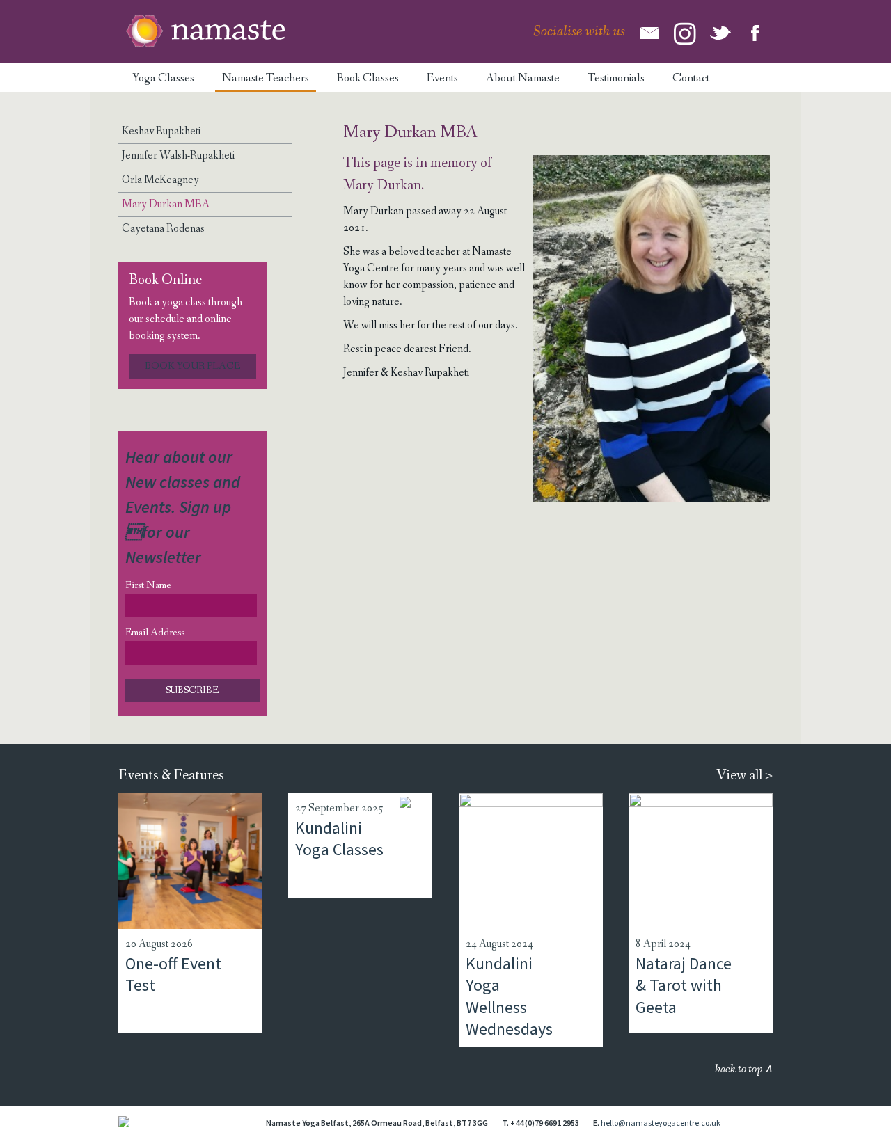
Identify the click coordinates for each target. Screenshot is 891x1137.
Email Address (154, 632)
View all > (744, 775)
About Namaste (523, 78)
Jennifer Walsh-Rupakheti (178, 155)
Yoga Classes (163, 78)
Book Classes (368, 78)
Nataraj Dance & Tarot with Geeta (684, 985)
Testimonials (616, 78)
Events (442, 78)
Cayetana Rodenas (163, 228)
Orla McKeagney (160, 180)
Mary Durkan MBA (166, 204)
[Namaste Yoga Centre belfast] (205, 31)
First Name (148, 585)
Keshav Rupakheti (161, 131)
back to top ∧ (744, 1069)
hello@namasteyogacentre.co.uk (660, 1123)
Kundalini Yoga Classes (339, 838)
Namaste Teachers (265, 78)
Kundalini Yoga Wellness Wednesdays (509, 996)
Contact (690, 78)
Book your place (192, 366)
